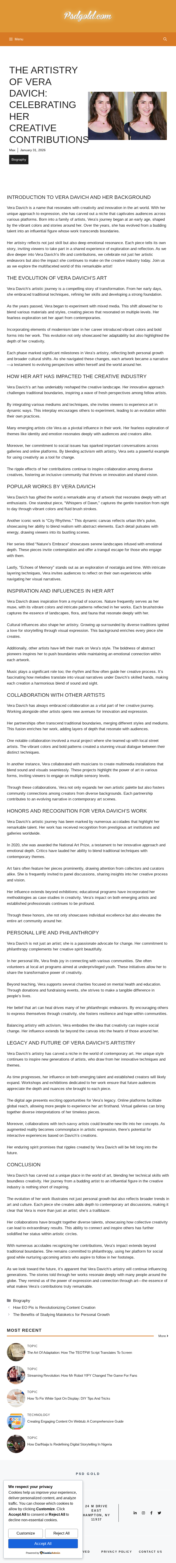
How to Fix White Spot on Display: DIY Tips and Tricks (68, 1398)
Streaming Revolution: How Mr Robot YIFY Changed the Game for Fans (82, 1375)
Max (12, 150)
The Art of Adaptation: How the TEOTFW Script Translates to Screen (79, 1352)
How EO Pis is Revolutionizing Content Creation (54, 1307)
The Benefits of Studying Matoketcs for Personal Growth (61, 1314)
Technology (38, 1414)
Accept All (43, 1543)
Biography (18, 159)
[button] (165, 39)
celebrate (112, 254)
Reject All (61, 1533)
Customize (25, 1533)
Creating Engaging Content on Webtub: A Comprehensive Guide (75, 1421)
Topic (32, 1346)
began (118, 219)
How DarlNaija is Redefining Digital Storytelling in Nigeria (69, 1444)
